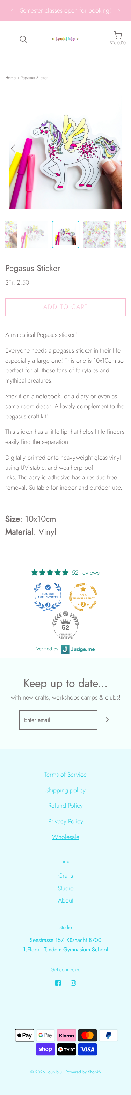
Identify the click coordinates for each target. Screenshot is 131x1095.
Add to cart (65, 306)
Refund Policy (65, 805)
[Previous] (12, 10)
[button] (118, 148)
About (65, 900)
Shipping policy (65, 790)
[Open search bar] (25, 39)
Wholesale (65, 836)
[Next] (118, 10)
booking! (99, 10)
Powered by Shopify (83, 1072)
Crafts (65, 875)
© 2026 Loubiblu (46, 1072)
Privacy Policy (65, 821)
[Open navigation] (9, 39)
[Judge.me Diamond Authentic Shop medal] (48, 597)
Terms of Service (65, 774)
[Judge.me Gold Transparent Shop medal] (83, 597)
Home (10, 78)
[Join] (107, 720)
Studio (66, 888)
